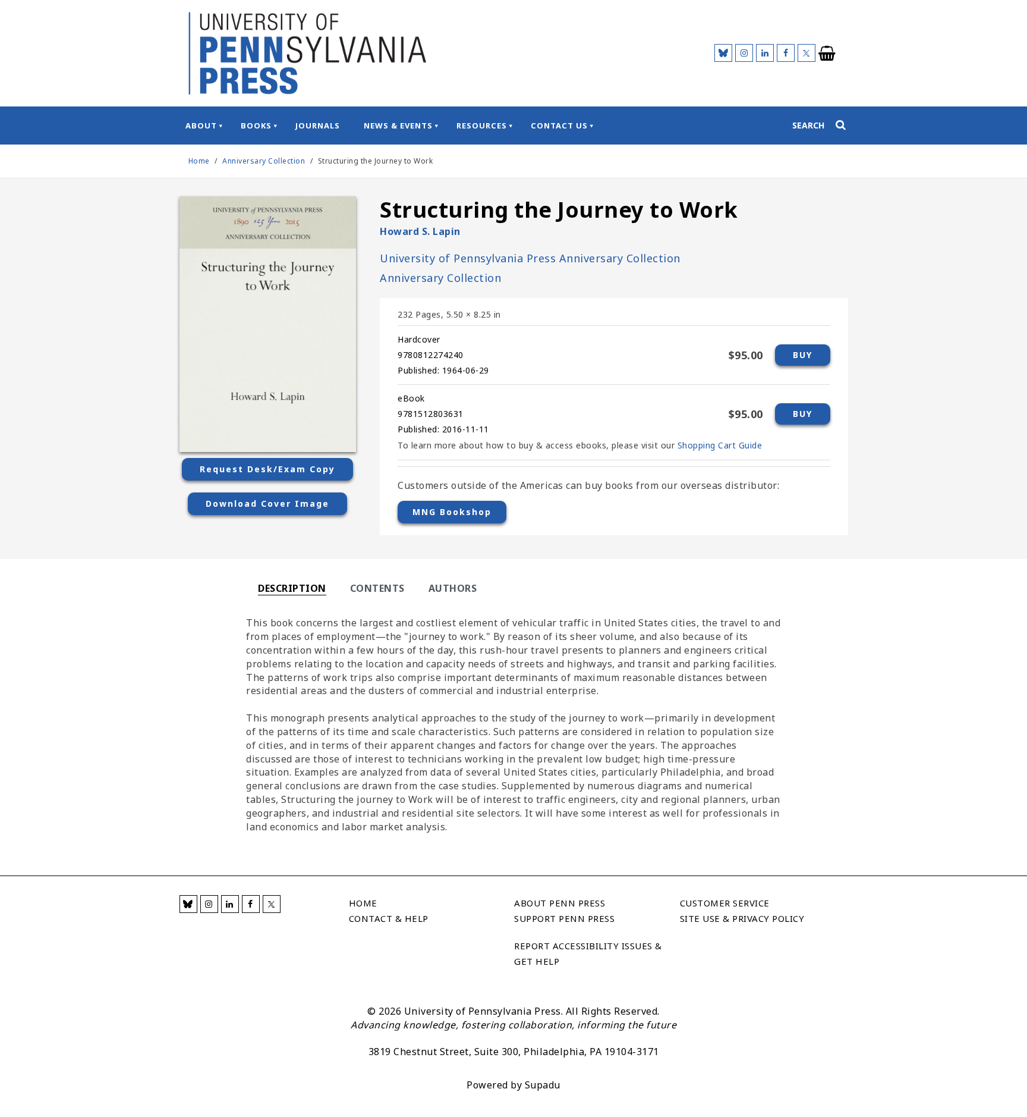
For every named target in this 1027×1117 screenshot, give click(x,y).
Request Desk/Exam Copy (267, 469)
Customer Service (725, 903)
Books (256, 125)
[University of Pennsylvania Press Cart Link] (827, 53)
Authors (453, 588)
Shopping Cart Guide (720, 445)
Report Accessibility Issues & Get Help (588, 953)
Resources (481, 125)
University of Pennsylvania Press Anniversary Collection (530, 258)
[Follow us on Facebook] (786, 53)
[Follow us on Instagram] (744, 53)
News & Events (398, 125)
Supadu (542, 1084)
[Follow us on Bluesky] (723, 53)
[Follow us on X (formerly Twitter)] (806, 53)
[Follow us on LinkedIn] (765, 53)
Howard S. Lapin (420, 231)
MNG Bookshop (452, 511)
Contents (377, 588)
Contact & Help (389, 918)
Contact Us (559, 125)
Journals (317, 125)
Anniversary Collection (264, 161)
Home (199, 161)
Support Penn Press (564, 918)
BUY (802, 354)
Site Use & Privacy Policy (742, 918)
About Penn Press (559, 903)
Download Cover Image (267, 503)
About (201, 125)
